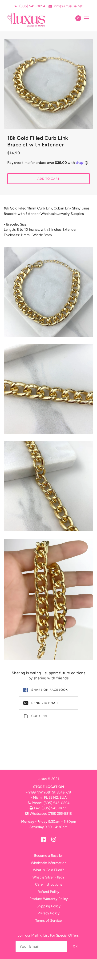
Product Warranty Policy (48, 899)
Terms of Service (48, 920)
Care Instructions (48, 884)
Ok (75, 946)
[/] (31, 19)
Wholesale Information (48, 863)
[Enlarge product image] (48, 84)
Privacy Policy (49, 913)
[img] (43, 839)
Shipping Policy (48, 906)
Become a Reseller (48, 855)
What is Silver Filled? (48, 877)
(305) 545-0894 (32, 6)
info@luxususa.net (68, 6)
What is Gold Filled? (48, 870)
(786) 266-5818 (60, 813)
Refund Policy (48, 892)
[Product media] (48, 292)
